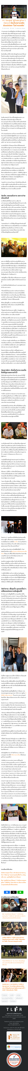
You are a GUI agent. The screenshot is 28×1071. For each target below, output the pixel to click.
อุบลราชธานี (4, 1001)
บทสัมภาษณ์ (18, 28)
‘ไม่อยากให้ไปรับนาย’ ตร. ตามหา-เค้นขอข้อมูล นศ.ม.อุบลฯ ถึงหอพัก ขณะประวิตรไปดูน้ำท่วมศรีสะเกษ (13, 963)
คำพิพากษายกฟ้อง (16, 755)
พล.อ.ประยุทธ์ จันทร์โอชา (7, 998)
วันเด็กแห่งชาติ (19, 998)
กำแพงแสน (4, 995)
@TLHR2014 (16, 1023)
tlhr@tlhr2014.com (15, 1025)
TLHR (13, 28)
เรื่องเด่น (23, 28)
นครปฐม (18, 995)
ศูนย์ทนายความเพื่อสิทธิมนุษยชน (16, 1021)
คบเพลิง (16, 542)
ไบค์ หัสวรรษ (13, 1001)
